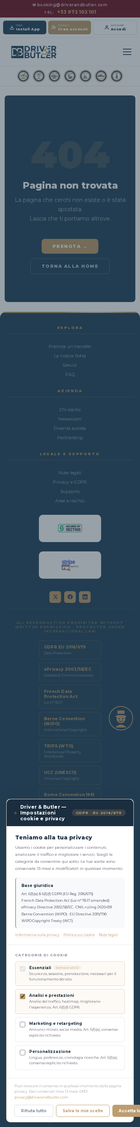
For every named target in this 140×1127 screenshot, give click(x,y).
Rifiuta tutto (34, 1110)
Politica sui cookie (79, 935)
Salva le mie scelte (83, 1110)
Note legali (108, 935)
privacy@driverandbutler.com (41, 1097)
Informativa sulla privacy (37, 935)
